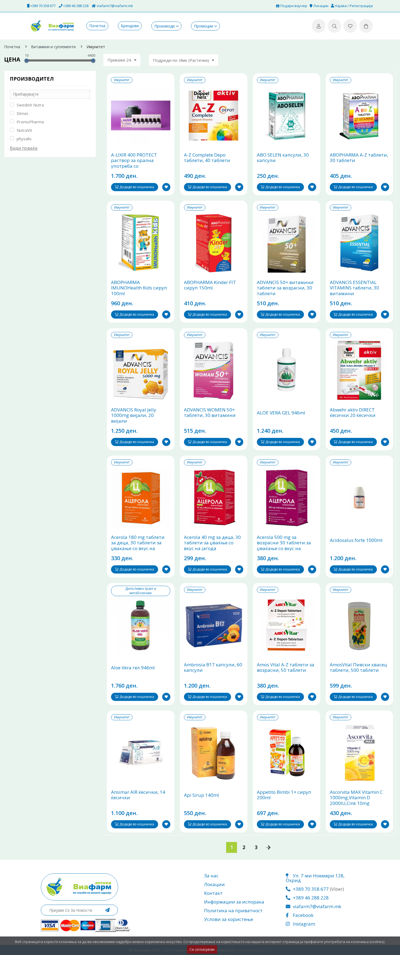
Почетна (97, 26)
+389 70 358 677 (42, 5)
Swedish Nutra (30, 104)
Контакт (213, 893)
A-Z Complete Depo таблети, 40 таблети (207, 157)
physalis (24, 138)
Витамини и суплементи (53, 46)
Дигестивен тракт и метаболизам (140, 591)
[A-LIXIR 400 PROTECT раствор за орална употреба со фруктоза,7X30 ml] (140, 115)
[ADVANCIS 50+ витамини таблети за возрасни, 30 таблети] (286, 243)
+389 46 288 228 (75, 5)
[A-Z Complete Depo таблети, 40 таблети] (213, 115)
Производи (164, 26)
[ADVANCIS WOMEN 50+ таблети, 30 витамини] (213, 370)
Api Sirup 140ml (201, 795)
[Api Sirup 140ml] (213, 752)
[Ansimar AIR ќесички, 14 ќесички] (140, 752)
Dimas (22, 113)
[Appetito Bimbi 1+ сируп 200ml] (286, 752)
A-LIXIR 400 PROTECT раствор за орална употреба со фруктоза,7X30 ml (134, 163)
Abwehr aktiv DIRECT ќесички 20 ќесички (353, 412)
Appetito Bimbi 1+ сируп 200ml (284, 795)
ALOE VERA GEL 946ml (281, 413)
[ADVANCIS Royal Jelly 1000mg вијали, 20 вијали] (140, 370)
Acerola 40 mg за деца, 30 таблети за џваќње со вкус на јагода (212, 543)
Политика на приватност (233, 910)
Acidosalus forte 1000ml (356, 540)
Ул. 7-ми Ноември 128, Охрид (315, 878)
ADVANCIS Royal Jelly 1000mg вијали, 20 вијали (133, 415)
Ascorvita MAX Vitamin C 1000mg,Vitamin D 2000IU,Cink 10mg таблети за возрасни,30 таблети (357, 803)
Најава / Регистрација (353, 5)
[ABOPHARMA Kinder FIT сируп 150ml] (213, 243)
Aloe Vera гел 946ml (133, 667)
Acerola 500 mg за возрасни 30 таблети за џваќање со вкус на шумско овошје (284, 546)
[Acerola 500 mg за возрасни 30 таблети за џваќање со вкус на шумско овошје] (286, 497)
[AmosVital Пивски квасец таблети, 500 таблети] (359, 625)
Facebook (302, 915)
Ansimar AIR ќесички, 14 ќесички (138, 795)
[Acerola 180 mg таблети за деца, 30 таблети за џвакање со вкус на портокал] (140, 497)
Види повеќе (24, 148)
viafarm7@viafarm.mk (114, 5)
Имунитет (122, 80)
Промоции (203, 26)
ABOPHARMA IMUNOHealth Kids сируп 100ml (139, 288)
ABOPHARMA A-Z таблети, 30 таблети (359, 157)
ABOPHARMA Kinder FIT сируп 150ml (210, 285)
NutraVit (24, 130)
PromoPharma (30, 121)
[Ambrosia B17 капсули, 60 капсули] (213, 625)
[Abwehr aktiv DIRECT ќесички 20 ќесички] (359, 370)
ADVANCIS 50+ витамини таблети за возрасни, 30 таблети (285, 288)
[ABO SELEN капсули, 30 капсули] (286, 115)
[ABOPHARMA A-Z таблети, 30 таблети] (359, 115)
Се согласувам (202, 949)
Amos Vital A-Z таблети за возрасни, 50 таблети (285, 667)
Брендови (130, 26)
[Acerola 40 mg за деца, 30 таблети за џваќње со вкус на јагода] (213, 497)
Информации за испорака (234, 901)
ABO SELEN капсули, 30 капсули (283, 157)
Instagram (303, 924)
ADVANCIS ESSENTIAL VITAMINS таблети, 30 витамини (354, 288)
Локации (320, 5)
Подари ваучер (293, 5)
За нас (211, 875)
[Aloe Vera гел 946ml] (140, 625)
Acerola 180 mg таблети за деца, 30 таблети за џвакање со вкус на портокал (138, 546)
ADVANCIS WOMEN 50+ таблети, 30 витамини (210, 412)
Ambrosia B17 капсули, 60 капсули (213, 667)
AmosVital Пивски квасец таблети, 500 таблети (358, 667)
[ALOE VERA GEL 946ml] (286, 370)
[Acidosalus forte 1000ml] (359, 497)
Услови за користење (228, 919)
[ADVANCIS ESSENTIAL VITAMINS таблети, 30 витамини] (359, 243)
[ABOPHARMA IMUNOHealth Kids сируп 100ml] (140, 243)
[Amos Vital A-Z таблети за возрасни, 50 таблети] (286, 625)
